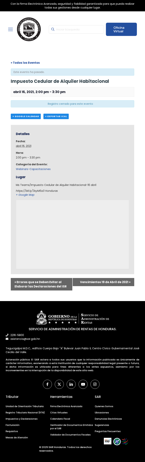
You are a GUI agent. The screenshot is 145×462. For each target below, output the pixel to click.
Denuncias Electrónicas (108, 418)
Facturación (12, 425)
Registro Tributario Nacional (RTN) (25, 412)
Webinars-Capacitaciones (33, 169)
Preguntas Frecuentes (108, 431)
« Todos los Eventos (25, 63)
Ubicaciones (102, 412)
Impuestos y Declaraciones (22, 418)
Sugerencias (102, 425)
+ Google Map (25, 195)
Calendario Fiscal (60, 418)
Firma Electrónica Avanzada (66, 406)
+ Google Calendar (25, 116)
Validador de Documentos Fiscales (70, 434)
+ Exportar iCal (56, 116)
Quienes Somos (104, 406)
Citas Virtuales (59, 412)
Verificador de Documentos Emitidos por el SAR (71, 426)
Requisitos (12, 431)
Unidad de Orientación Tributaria (25, 406)
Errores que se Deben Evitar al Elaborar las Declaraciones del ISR (41, 284)
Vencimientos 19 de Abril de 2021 (105, 282)
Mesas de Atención (17, 437)
